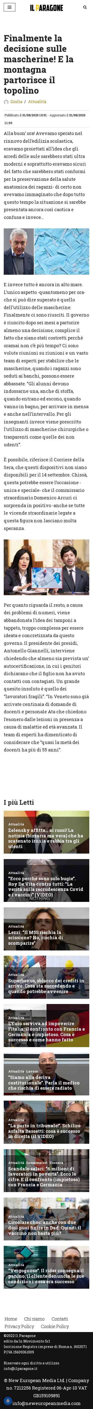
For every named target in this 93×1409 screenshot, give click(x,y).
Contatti (60, 1319)
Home (11, 1319)
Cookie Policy (55, 1326)
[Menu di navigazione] (9, 7)
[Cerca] (85, 7)
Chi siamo (34, 1319)
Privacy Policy (19, 1326)
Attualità (37, 101)
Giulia (16, 101)
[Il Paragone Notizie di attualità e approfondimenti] (46, 7)
